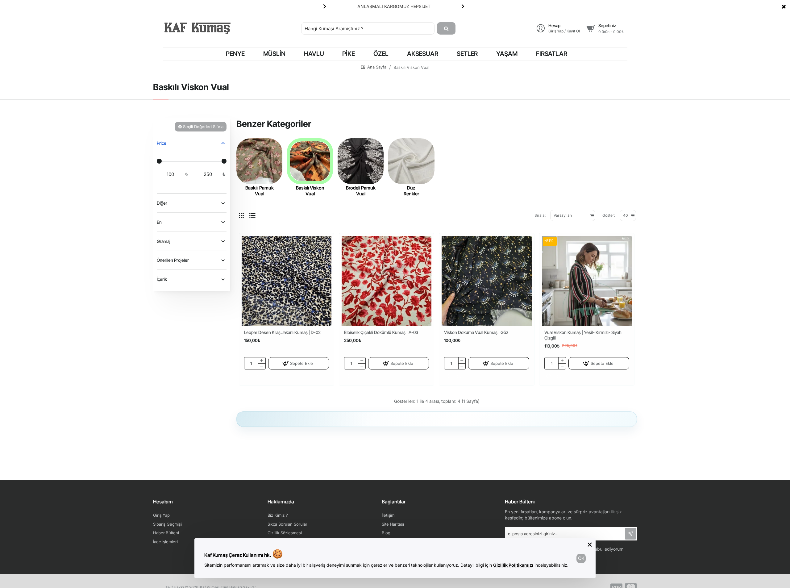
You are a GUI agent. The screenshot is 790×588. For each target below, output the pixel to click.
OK (581, 558)
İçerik (162, 279)
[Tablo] (241, 215)
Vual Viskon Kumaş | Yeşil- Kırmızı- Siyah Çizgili (583, 335)
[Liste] (252, 215)
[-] (261, 366)
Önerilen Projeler (173, 260)
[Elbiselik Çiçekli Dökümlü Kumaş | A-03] (386, 281)
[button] (325, 6)
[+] (261, 360)
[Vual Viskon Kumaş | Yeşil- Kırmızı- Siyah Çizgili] (587, 281)
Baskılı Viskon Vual (310, 191)
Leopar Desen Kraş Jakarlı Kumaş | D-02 (282, 332)
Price (161, 143)
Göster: (608, 215)
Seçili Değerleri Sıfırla (203, 126)
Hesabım (163, 501)
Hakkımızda (281, 501)
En (159, 222)
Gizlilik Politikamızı (513, 565)
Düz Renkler (411, 191)
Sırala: (540, 215)
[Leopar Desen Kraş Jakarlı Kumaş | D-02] (286, 281)
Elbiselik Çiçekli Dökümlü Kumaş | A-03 (381, 332)
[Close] (784, 6)
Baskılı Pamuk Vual (259, 191)
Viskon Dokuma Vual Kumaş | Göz (476, 332)
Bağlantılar (394, 501)
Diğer (162, 203)
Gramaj (163, 241)
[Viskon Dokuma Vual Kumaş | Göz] (486, 281)
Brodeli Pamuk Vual (361, 191)
